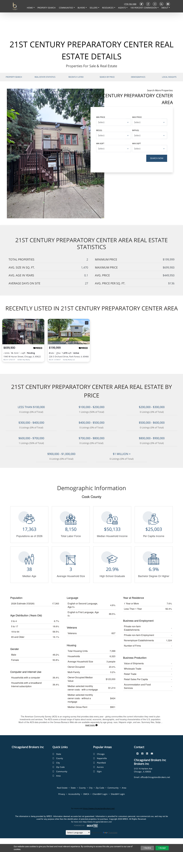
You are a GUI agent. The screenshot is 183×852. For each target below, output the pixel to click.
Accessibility (74, 794)
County (59, 758)
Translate (112, 832)
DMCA (86, 794)
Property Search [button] (46, 7)
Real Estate (62, 787)
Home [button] (30, 7)
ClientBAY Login (100, 794)
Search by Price (107, 77)
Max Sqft (136, 143)
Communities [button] (66, 7)
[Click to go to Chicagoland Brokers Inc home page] (15, 6)
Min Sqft (100, 143)
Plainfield (101, 762)
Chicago (101, 754)
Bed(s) (99, 130)
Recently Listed (75, 77)
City (58, 762)
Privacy (61, 794)
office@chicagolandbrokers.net (155, 777)
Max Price (137, 117)
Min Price (100, 117)
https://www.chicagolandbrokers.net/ (99, 808)
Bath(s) (135, 130)
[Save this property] (41, 323)
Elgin (99, 771)
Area (58, 775)
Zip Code (60, 767)
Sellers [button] (94, 7)
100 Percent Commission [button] (143, 7)
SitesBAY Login (118, 794)
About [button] (165, 7)
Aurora (100, 767)
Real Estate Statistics (45, 77)
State (58, 754)
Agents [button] (122, 7)
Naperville (102, 758)
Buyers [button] (82, 7)
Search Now (156, 158)
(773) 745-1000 (130, 4)
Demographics (138, 77)
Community (61, 771)
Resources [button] (108, 7)
